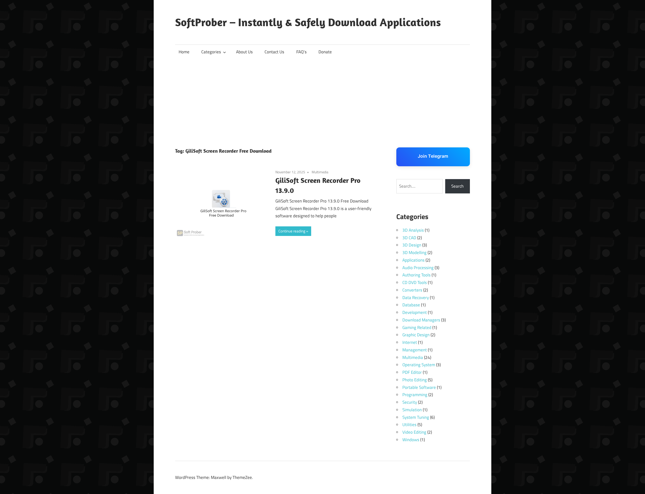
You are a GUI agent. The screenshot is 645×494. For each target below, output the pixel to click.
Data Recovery (415, 297)
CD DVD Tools (414, 282)
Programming (414, 394)
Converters (412, 290)
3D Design (411, 245)
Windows (410, 439)
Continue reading (291, 231)
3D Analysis (413, 230)
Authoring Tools (416, 275)
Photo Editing (414, 380)
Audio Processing (418, 267)
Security (409, 402)
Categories (211, 52)
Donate (325, 52)
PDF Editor (412, 372)
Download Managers (421, 320)
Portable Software (419, 387)
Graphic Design (416, 335)
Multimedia (320, 172)
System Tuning (415, 417)
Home (184, 52)
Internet (409, 342)
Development (414, 312)
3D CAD (409, 237)
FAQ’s (301, 52)
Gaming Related (416, 327)
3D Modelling (414, 252)
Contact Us (274, 52)
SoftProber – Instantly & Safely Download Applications (308, 22)
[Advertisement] (322, 97)
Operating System (418, 364)
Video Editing (414, 432)
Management (414, 350)
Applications (413, 260)
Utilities (409, 424)
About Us (244, 52)
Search (457, 186)
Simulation (412, 409)
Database (411, 305)
